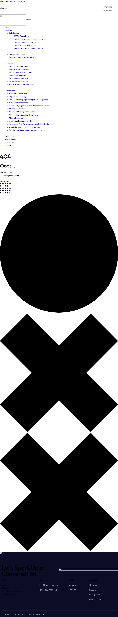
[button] (116, 9)
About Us (93, 585)
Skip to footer (19, 1)
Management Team (97, 595)
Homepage (4, 181)
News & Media (95, 600)
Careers (92, 590)
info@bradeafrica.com (49, 585)
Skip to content (6, 1)
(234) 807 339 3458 (48, 590)
